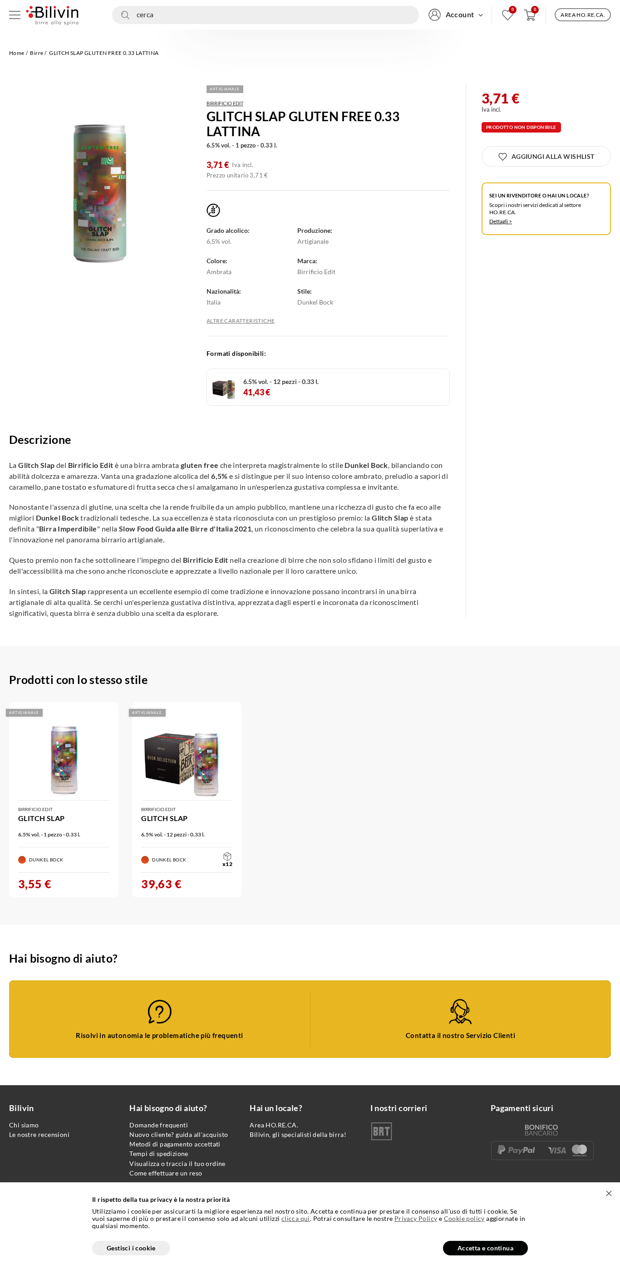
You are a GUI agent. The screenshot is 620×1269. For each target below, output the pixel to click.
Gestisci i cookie (131, 1248)
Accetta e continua (485, 1248)
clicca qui (295, 1218)
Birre (36, 52)
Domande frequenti (158, 1125)
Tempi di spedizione (158, 1153)
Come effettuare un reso (165, 1173)
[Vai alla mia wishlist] (507, 14)
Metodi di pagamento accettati (175, 1144)
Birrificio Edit (225, 103)
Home (17, 52)
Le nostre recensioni (39, 1134)
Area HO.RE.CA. (274, 1125)
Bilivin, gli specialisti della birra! (298, 1134)
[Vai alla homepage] (52, 15)
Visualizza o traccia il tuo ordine (177, 1163)
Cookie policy (464, 1218)
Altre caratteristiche (241, 321)
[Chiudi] (608, 1193)
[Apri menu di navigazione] (14, 14)
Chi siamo (24, 1125)
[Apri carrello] (529, 14)
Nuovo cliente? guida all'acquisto (178, 1134)
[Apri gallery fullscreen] (100, 181)
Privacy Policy (416, 1218)
